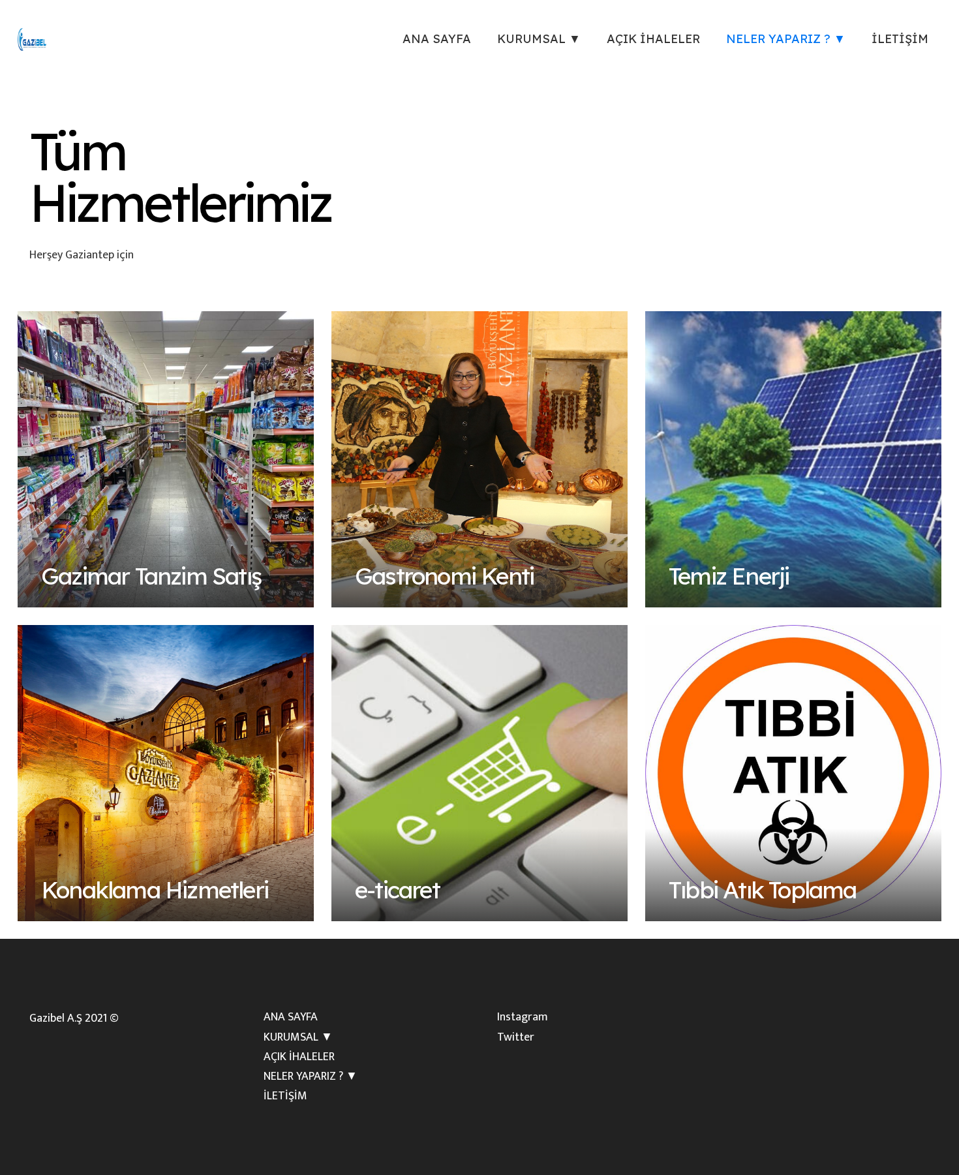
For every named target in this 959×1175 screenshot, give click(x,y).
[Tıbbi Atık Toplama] (793, 773)
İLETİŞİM (285, 1096)
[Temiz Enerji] (793, 459)
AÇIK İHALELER (299, 1057)
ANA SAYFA (291, 1017)
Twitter (515, 1037)
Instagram (522, 1017)
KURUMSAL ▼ (298, 1037)
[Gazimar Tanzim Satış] (166, 459)
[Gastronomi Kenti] (479, 459)
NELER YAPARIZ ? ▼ (311, 1076)
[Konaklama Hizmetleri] (166, 773)
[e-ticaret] (479, 773)
